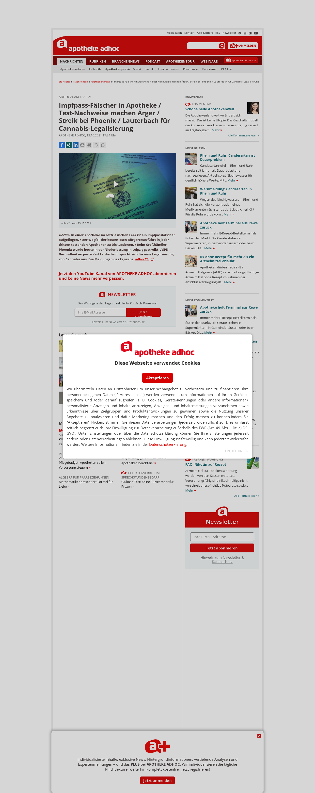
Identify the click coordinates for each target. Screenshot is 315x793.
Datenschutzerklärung (167, 444)
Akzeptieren (157, 377)
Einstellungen (237, 451)
